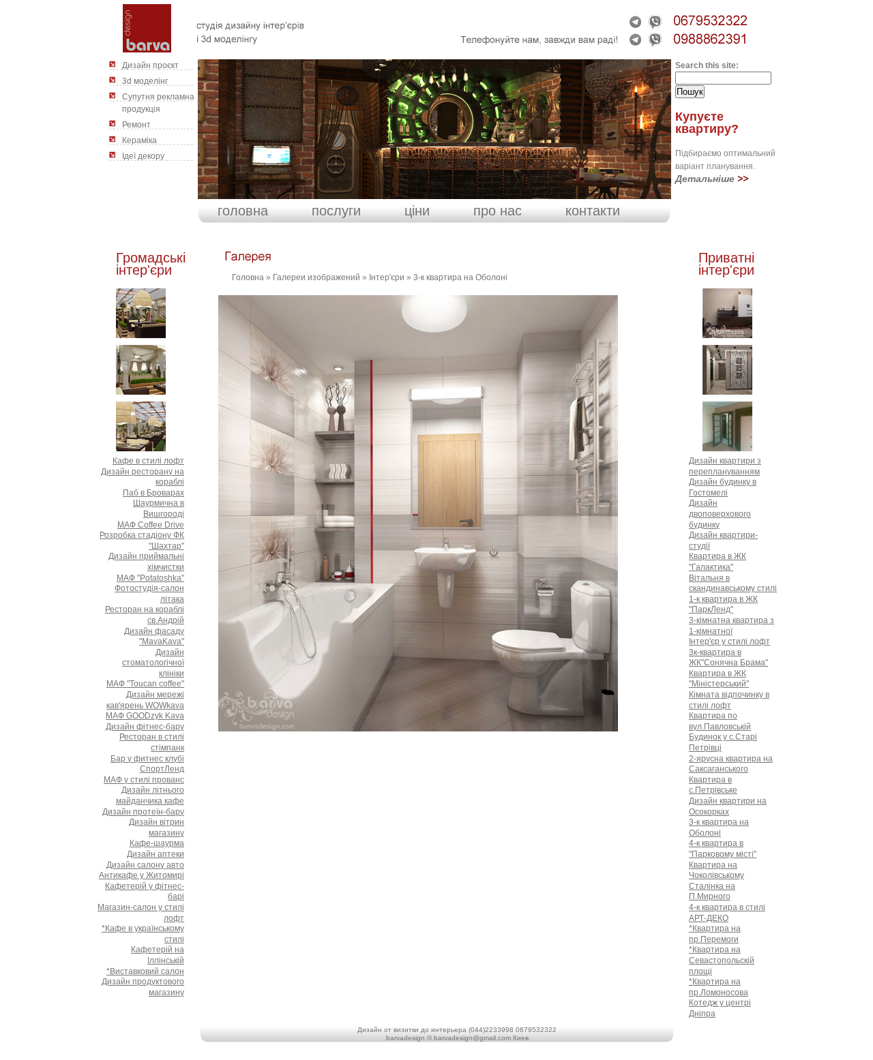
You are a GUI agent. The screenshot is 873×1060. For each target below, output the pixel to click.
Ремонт (136, 125)
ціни (417, 210)
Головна (248, 277)
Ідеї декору (143, 156)
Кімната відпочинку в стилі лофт (729, 700)
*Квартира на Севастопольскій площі (721, 960)
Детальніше (705, 178)
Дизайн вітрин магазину (156, 827)
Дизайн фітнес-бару (145, 726)
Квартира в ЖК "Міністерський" (719, 679)
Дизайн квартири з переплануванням (725, 466)
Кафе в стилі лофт (148, 461)
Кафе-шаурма (157, 843)
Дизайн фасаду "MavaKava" (154, 636)
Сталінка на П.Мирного (712, 891)
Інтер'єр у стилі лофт (729, 641)
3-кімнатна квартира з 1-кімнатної (731, 626)
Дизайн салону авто (145, 865)
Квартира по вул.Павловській (720, 721)
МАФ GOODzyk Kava (145, 716)
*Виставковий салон (145, 971)
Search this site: (707, 65)
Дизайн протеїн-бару (143, 812)
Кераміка (139, 140)
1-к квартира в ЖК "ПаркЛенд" (723, 604)
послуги (336, 210)
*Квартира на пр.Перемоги (715, 934)
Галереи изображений (316, 277)
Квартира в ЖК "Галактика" (717, 561)
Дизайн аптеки (155, 854)
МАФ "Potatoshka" (150, 578)
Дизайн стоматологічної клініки (153, 663)
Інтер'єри (386, 277)
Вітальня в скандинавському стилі (733, 583)
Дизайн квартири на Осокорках (728, 806)
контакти (592, 210)
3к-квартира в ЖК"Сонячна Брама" (728, 658)
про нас (497, 210)
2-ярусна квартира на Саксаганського (731, 764)
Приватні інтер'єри (726, 263)
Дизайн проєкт (150, 65)
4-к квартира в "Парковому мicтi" (722, 848)
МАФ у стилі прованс (144, 780)
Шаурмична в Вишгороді (158, 508)
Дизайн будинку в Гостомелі (722, 487)
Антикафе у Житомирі (141, 875)
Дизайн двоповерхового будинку (720, 513)
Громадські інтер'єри (151, 263)
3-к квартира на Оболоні (460, 277)
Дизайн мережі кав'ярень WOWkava (145, 700)
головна (243, 210)
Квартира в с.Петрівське (713, 785)
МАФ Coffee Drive (150, 525)
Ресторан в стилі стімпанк (151, 742)
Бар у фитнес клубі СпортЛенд (147, 764)
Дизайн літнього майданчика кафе (150, 795)
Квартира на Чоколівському (716, 870)
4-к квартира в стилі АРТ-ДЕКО (727, 913)
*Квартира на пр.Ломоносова (718, 987)
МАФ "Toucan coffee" (145, 683)
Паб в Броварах (153, 493)
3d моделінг (145, 81)
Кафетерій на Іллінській (157, 955)
